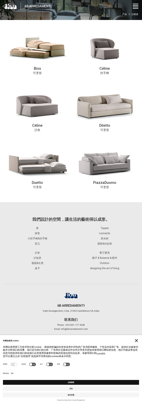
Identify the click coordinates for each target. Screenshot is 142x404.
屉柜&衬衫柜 (104, 243)
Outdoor (104, 263)
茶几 (37, 243)
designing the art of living (104, 268)
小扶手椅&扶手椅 (37, 238)
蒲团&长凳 (37, 263)
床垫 (37, 233)
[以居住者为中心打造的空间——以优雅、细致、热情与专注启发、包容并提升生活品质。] (10, 6)
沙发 (37, 252)
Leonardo (104, 233)
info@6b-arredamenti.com (74, 329)
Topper (105, 228)
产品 (124, 14)
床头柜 (105, 238)
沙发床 (37, 257)
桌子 (37, 268)
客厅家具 (104, 252)
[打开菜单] (135, 6)
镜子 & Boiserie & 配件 (104, 257)
